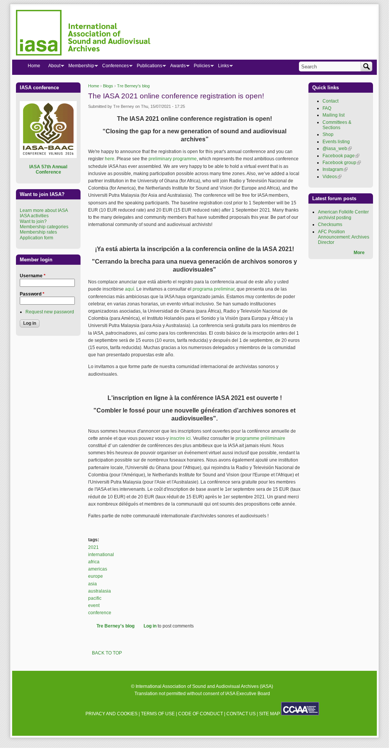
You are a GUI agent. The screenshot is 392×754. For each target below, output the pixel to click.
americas (97, 569)
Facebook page (340, 155)
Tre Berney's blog (133, 86)
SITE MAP (269, 713)
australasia (99, 591)
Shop (328, 134)
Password (32, 294)
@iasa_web (337, 148)
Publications (147, 67)
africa (94, 561)
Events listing (336, 141)
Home (93, 86)
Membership (79, 67)
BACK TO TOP (107, 653)
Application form (36, 237)
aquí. (129, 289)
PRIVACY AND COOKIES (111, 713)
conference (99, 612)
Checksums (330, 224)
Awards (176, 67)
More (359, 252)
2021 (93, 547)
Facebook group (341, 162)
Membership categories (44, 226)
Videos (331, 176)
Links (221, 67)
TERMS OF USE (158, 713)
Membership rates (38, 232)
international (101, 554)
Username (33, 275)
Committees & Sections (336, 125)
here (109, 158)
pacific (94, 598)
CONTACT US (241, 713)
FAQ (326, 108)
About (52, 67)
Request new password (49, 312)
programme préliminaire (260, 438)
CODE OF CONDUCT (200, 713)
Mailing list (333, 115)
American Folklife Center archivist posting (343, 214)
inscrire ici (180, 438)
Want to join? (33, 221)
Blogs (108, 86)
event (94, 605)
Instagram (335, 169)
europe (95, 576)
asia (92, 583)
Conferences (113, 67)
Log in (150, 626)
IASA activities (34, 215)
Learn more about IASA (44, 210)
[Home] (83, 34)
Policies (200, 67)
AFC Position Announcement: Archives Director (343, 237)
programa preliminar (213, 289)
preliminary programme (173, 158)
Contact (330, 101)
